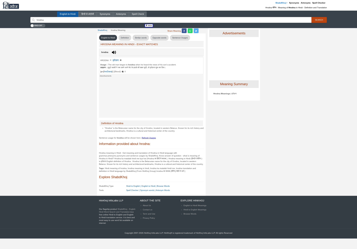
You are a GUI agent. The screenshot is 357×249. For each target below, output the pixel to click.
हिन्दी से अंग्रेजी (87, 14)
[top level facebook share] (184, 30)
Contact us (147, 210)
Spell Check (138, 14)
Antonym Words (163, 190)
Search (319, 20)
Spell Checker (318, 3)
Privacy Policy (149, 218)
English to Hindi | (149, 186)
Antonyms (306, 3)
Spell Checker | (133, 190)
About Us (147, 205)
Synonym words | (148, 190)
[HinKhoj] (10, 5)
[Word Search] (33, 20)
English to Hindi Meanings (195, 205)
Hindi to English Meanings (195, 210)
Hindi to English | (134, 186)
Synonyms (294, 3)
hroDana (108, 71)
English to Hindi (68, 14)
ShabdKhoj (280, 3)
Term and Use (149, 214)
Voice (149, 26)
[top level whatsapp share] (190, 30)
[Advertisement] (151, 98)
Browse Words (163, 186)
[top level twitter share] (196, 30)
